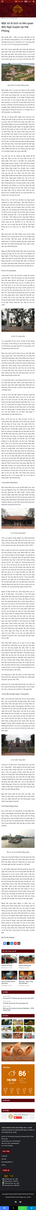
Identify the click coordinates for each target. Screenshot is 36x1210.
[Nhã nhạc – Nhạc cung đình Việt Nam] (27, 975)
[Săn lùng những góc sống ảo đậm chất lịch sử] (6, 1029)
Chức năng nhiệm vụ (7, 1162)
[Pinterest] (15, 943)
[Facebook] (4, 943)
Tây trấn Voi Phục (6, 965)
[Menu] (2, 2)
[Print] (18, 943)
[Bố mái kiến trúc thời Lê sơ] (6, 1036)
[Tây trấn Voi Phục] (9, 959)
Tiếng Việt (20, 1)
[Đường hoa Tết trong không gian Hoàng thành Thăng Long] (18, 1022)
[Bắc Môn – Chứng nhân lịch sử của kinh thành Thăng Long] (6, 1022)
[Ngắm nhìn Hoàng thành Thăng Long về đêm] (29, 1022)
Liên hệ (3, 1165)
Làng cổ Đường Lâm (25, 965)
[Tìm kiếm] (34, 2)
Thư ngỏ (3, 1159)
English (29, 1)
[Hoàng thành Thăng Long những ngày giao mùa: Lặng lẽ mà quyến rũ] (29, 1029)
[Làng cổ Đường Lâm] (27, 959)
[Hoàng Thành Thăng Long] (17, 16)
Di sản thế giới (13, 18)
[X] (8, 943)
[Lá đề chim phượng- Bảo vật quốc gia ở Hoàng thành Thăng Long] (18, 1036)
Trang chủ (5, 18)
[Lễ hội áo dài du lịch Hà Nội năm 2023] (29, 1036)
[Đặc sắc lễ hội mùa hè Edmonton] (9, 975)
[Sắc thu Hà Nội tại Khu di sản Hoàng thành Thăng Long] (18, 1029)
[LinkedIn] (11, 943)
